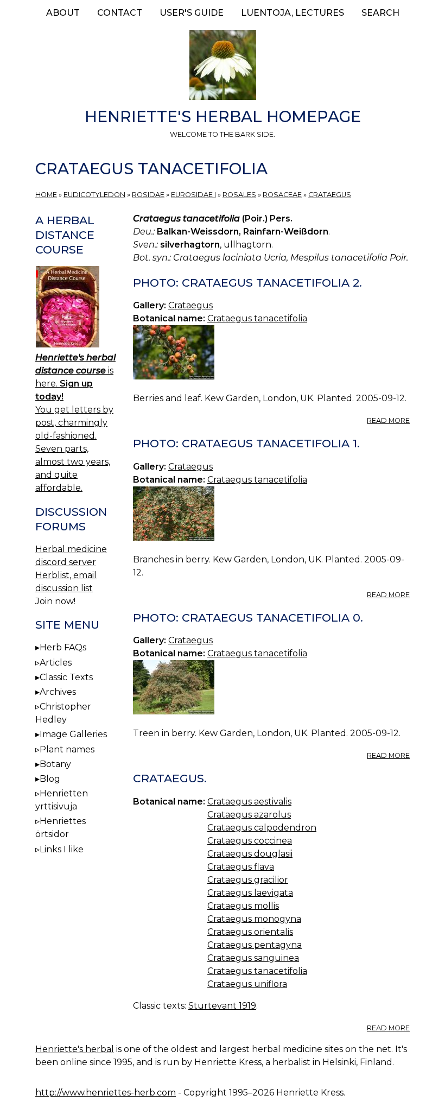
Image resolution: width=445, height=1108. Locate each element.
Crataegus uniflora (247, 984)
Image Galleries (73, 734)
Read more (388, 420)
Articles (56, 662)
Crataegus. (170, 778)
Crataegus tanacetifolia (257, 318)
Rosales (239, 195)
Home (46, 195)
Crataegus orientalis (250, 932)
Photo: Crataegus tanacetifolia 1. (246, 443)
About (63, 13)
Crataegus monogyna (254, 919)
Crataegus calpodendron (261, 827)
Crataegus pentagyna (254, 945)
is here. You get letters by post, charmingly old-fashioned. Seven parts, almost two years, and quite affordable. (75, 422)
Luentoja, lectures (292, 13)
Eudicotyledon (94, 195)
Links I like (62, 849)
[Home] (222, 67)
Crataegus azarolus (249, 814)
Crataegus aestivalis (249, 801)
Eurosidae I (193, 195)
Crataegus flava (240, 867)
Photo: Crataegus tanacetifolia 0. (248, 617)
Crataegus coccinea (249, 840)
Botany (55, 764)
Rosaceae (282, 195)
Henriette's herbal (74, 1049)
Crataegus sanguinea (253, 958)
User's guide (192, 13)
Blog (50, 779)
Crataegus (329, 195)
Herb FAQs (63, 647)
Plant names (67, 749)
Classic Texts (66, 677)
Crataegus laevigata (250, 893)
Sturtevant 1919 (222, 1006)
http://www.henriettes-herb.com (105, 1092)
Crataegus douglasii (250, 854)
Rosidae (148, 195)
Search (380, 13)
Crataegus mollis (243, 906)
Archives (58, 692)
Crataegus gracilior (247, 880)
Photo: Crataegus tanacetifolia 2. (247, 282)
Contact (119, 13)
